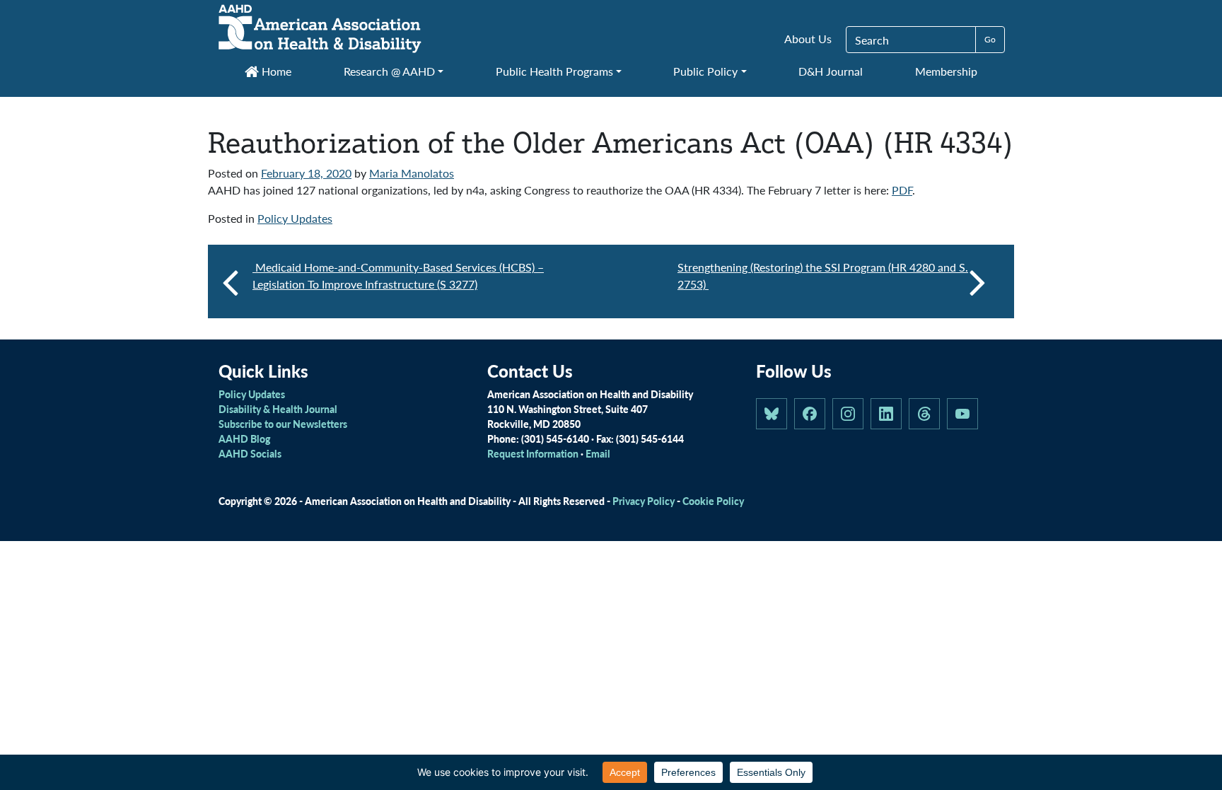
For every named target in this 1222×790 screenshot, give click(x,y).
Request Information (532, 453)
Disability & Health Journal (278, 409)
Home (275, 71)
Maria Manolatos (411, 173)
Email (598, 453)
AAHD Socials (250, 453)
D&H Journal (830, 71)
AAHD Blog (244, 438)
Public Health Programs (554, 71)
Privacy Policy (643, 501)
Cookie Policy (713, 501)
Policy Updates (294, 218)
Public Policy (705, 71)
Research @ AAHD (389, 71)
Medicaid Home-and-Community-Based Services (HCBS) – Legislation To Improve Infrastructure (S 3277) (398, 275)
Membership (946, 71)
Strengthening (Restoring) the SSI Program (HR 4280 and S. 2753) (822, 275)
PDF (902, 190)
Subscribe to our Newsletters (283, 424)
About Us (808, 38)
